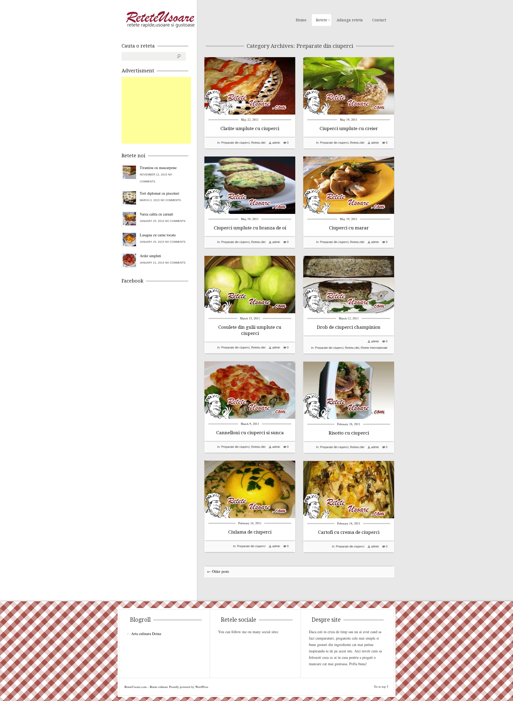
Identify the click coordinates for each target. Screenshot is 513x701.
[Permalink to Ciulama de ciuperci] (249, 516)
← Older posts (218, 571)
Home (301, 20)
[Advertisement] (162, 110)
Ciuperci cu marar (349, 227)
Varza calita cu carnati (156, 214)
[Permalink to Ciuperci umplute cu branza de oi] (249, 212)
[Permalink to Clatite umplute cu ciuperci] (249, 113)
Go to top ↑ (381, 686)
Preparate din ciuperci (235, 142)
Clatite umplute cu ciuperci (249, 128)
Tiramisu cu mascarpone (158, 167)
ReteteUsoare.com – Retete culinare (160, 19)
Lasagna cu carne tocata (158, 234)
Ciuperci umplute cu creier (349, 128)
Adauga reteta (350, 20)
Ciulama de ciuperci (249, 532)
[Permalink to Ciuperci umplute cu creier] (348, 113)
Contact (379, 20)
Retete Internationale (374, 347)
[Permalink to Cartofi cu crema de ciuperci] (348, 516)
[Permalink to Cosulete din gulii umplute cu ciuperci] (249, 311)
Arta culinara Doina (146, 633)
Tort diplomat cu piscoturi (159, 193)
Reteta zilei (258, 142)
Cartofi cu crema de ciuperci (348, 532)
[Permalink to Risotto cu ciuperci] (348, 417)
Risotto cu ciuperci (349, 433)
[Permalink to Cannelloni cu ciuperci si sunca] (249, 417)
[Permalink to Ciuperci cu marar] (348, 212)
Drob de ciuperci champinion (348, 327)
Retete (321, 20)
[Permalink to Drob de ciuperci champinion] (348, 311)
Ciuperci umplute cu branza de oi (250, 227)
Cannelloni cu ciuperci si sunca (250, 432)
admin (276, 142)
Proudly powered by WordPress (188, 687)
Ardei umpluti (150, 255)
